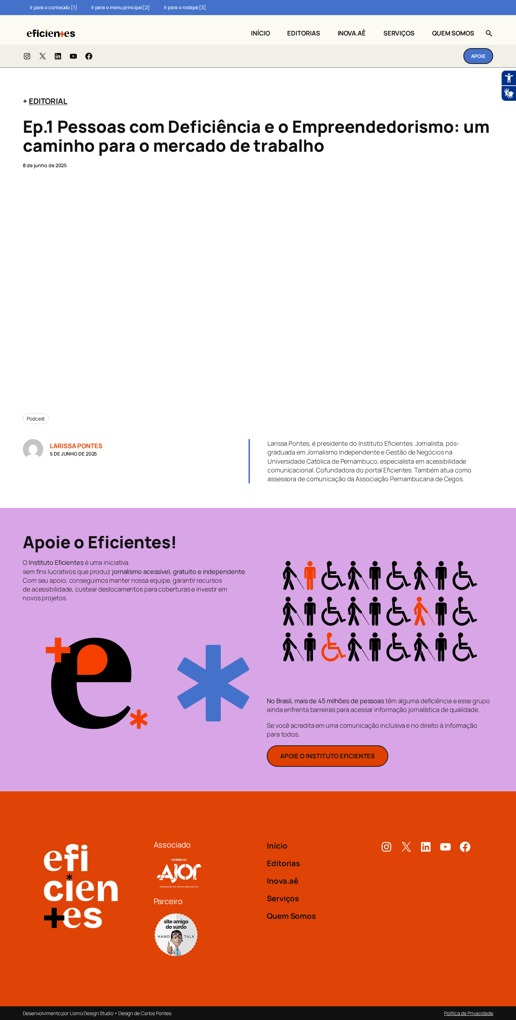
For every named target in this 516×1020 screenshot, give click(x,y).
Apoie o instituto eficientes (327, 756)
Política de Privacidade (468, 1013)
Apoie (478, 56)
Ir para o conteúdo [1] (53, 7)
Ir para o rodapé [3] (185, 7)
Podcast (36, 418)
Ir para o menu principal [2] (120, 7)
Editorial (48, 101)
